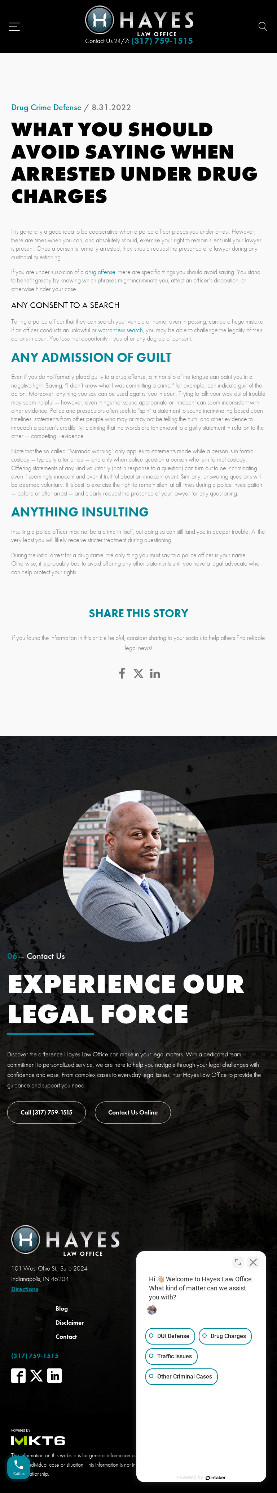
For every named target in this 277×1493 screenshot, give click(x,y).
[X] (138, 673)
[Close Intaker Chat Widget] (253, 1262)
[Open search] (263, 26)
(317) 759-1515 (162, 40)
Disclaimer (70, 1322)
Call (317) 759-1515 (46, 1112)
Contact (66, 1336)
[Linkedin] (155, 673)
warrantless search (120, 330)
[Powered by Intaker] (216, 1478)
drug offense (100, 272)
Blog (62, 1308)
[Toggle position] (238, 1262)
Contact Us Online (133, 1112)
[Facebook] (122, 673)
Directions (24, 1289)
